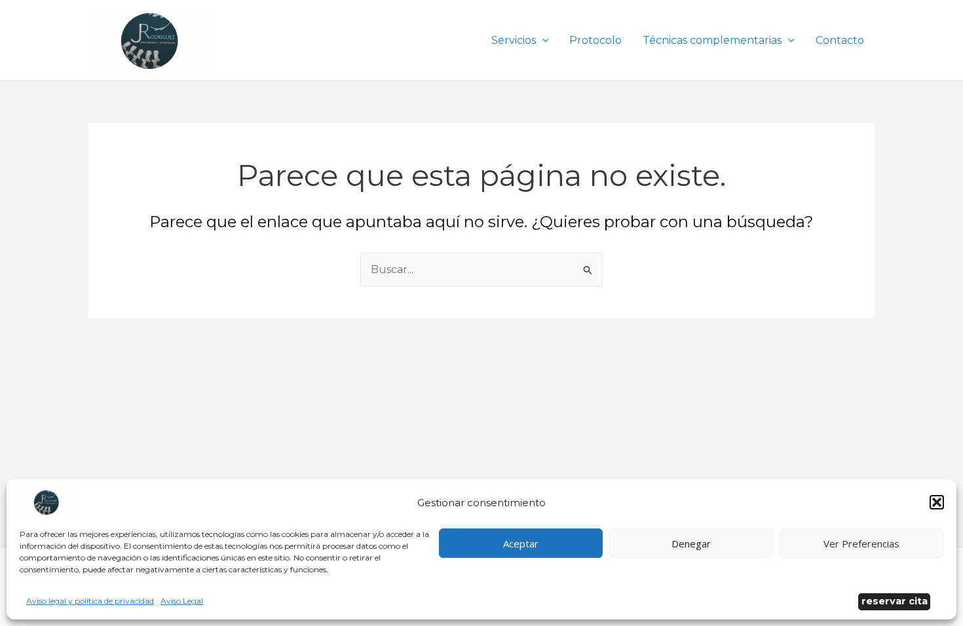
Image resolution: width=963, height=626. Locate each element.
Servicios (513, 40)
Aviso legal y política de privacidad (90, 601)
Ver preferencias (861, 543)
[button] (936, 502)
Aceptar (520, 543)
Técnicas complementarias (712, 40)
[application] (542, 40)
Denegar (691, 543)
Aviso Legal (181, 601)
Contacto (840, 40)
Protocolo (595, 40)
